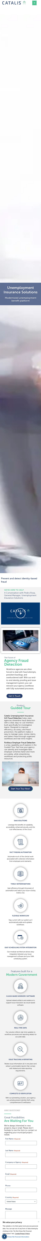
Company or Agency (16, 1162)
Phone (7, 1186)
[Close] (38, 1221)
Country (12, 1197)
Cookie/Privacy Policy (22, 1233)
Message (8, 1209)
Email (10, 1174)
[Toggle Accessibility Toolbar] (4, 1236)
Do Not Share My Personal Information (16, 1237)
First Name (12, 1139)
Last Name (12, 1151)
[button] (20, 613)
